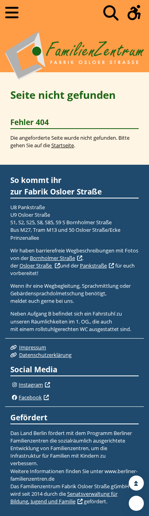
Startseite (62, 145)
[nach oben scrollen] (136, 483)
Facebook (30, 397)
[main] (74, 118)
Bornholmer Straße (52, 258)
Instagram (31, 384)
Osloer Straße (36, 265)
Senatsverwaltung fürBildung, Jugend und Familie (64, 497)
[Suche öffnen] (111, 13)
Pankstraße (93, 265)
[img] (14, 385)
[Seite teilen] (136, 503)
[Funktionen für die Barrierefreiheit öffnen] (134, 13)
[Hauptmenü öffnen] (12, 12)
